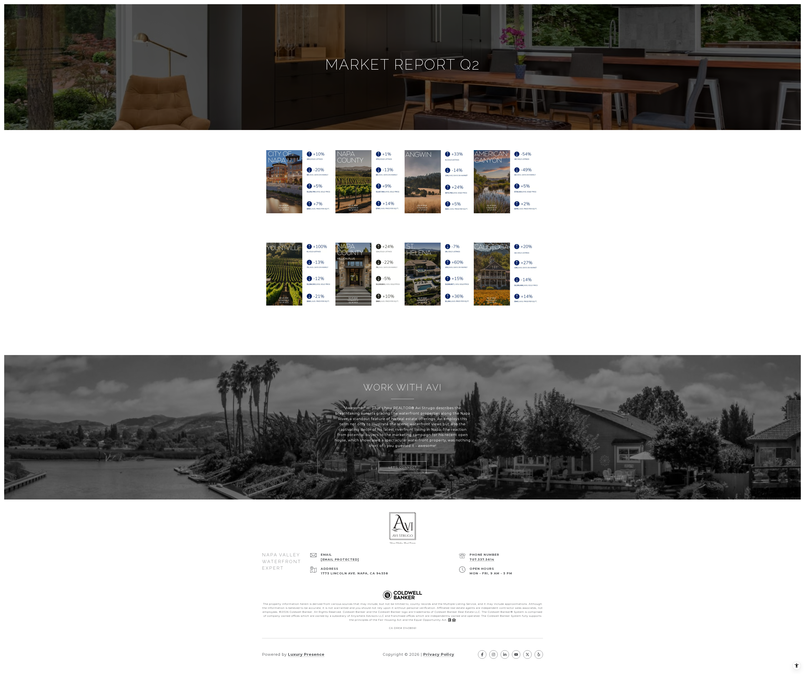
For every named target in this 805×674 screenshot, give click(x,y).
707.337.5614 (482, 559)
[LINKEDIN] (505, 654)
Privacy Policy (438, 654)
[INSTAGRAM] (493, 654)
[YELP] (539, 654)
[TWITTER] (527, 654)
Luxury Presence (306, 654)
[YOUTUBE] (516, 654)
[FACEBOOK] (482, 654)
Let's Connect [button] (402, 467)
